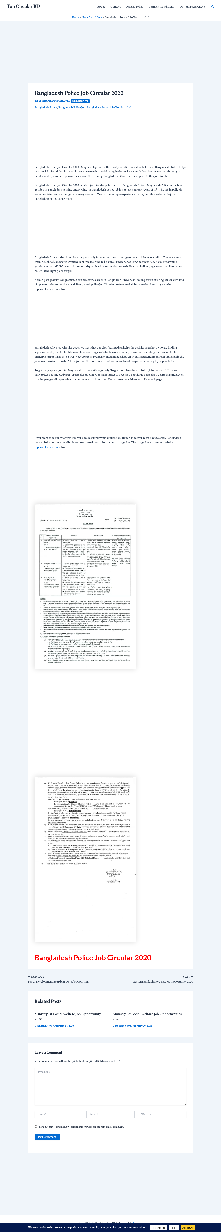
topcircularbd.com (46, 447)
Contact (115, 7)
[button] (212, 6)
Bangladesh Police (46, 107)
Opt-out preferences (192, 7)
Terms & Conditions (161, 7)
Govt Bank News (92, 17)
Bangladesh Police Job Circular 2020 (109, 107)
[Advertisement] (110, 58)
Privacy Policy (134, 7)
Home (75, 17)
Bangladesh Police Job (71, 107)
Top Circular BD (23, 6)
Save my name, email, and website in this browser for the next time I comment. (81, 1127)
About (101, 7)
